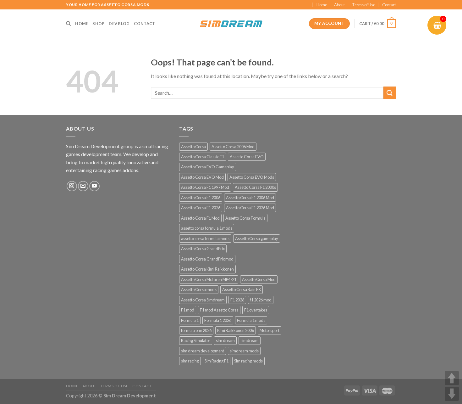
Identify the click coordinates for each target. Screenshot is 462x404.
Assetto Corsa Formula (245, 218)
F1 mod (187, 309)
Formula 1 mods (251, 320)
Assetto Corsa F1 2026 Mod (250, 207)
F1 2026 (237, 299)
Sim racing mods (248, 360)
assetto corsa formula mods (205, 238)
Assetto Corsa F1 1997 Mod (205, 187)
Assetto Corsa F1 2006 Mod (250, 197)
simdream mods (244, 350)
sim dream (225, 340)
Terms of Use (363, 4)
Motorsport (269, 330)
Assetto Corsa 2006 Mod (233, 146)
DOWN (452, 394)
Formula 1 (190, 320)
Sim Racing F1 (216, 360)
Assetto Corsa (193, 146)
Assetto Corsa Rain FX (241, 289)
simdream (249, 340)
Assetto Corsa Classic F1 (202, 156)
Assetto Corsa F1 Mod (200, 218)
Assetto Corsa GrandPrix (203, 248)
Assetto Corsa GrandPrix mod (207, 258)
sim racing (190, 360)
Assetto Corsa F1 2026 (200, 207)
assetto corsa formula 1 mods (206, 228)
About (339, 4)
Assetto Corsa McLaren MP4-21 (208, 279)
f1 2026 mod (261, 299)
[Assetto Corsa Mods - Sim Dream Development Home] (231, 23)
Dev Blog (119, 23)
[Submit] (389, 93)
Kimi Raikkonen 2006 (235, 330)
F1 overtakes (255, 309)
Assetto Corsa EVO (247, 156)
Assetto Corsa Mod (259, 279)
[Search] (68, 24)
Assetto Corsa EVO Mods (251, 177)
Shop (98, 23)
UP (452, 378)
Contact (389, 4)
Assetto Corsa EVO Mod (202, 177)
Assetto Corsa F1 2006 (200, 197)
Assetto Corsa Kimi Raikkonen (207, 269)
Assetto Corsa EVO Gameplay (207, 166)
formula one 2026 (196, 330)
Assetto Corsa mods (199, 289)
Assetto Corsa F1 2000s (255, 187)
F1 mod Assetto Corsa (219, 309)
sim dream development (202, 350)
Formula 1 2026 (217, 320)
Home (321, 4)
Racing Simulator (195, 340)
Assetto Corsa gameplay (256, 238)
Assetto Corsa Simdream (203, 299)
